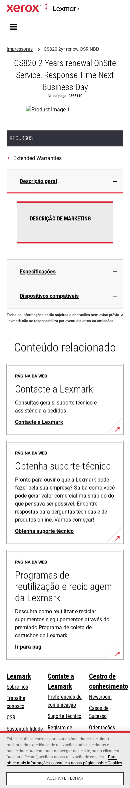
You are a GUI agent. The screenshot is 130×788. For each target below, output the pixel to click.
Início (84, 9)
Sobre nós (17, 687)
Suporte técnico (64, 716)
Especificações (38, 271)
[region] (65, 759)
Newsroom (100, 697)
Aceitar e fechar (65, 778)
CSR (11, 717)
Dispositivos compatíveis (49, 296)
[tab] (65, 181)
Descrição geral (38, 181)
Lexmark (19, 676)
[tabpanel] (65, 226)
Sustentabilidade (25, 729)
